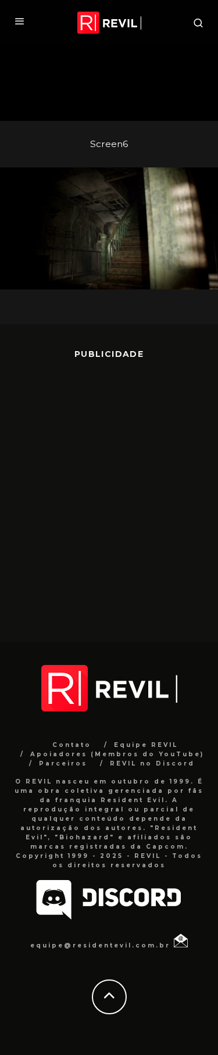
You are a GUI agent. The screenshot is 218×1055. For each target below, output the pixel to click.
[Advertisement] (109, 492)
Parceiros (63, 763)
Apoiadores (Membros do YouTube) (117, 754)
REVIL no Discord (152, 763)
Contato (71, 745)
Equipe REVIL (146, 745)
